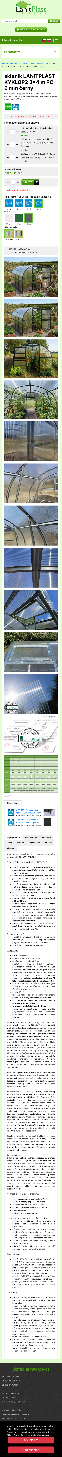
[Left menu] (55, 52)
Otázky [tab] (48, 843)
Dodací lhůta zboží (12, 1393)
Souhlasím (31, 1440)
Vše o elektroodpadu (13, 1410)
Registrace (38, 29)
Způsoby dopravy (11, 1381)
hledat (54, 21)
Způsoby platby (10, 1385)
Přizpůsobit (31, 1450)
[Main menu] (56, 40)
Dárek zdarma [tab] (13, 803)
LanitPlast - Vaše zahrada (31, 7)
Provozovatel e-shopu (14, 1418)
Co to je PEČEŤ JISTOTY (14, 1402)
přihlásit (25, 29)
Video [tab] (9, 843)
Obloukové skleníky (38, 63)
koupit (28, 182)
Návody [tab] (20, 843)
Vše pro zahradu (9, 63)
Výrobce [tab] (10, 848)
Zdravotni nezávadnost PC (16, 1414)
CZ (43, 40)
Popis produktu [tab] (13, 837)
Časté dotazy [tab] (34, 843)
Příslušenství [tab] (31, 837)
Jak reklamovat (10, 1397)
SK (48, 40)
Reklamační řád (10, 1376)
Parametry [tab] (46, 837)
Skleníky (23, 63)
